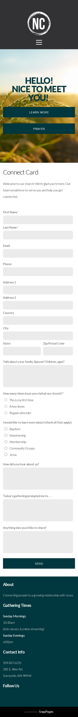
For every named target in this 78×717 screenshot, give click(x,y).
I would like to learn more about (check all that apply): (37, 422)
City (6, 328)
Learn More (39, 112)
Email (6, 245)
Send (39, 563)
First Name (10, 212)
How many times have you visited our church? (32, 393)
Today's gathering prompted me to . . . (27, 496)
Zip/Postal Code (53, 343)
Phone (7, 264)
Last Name (10, 227)
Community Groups (22, 448)
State (6, 343)
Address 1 (9, 282)
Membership (17, 442)
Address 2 (9, 297)
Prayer (39, 129)
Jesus (13, 454)
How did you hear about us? (21, 464)
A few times (17, 406)
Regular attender (20, 413)
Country (8, 313)
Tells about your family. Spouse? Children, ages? (33, 361)
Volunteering (17, 435)
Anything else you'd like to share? (24, 527)
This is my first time (21, 400)
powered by (39, 711)
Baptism (14, 429)
